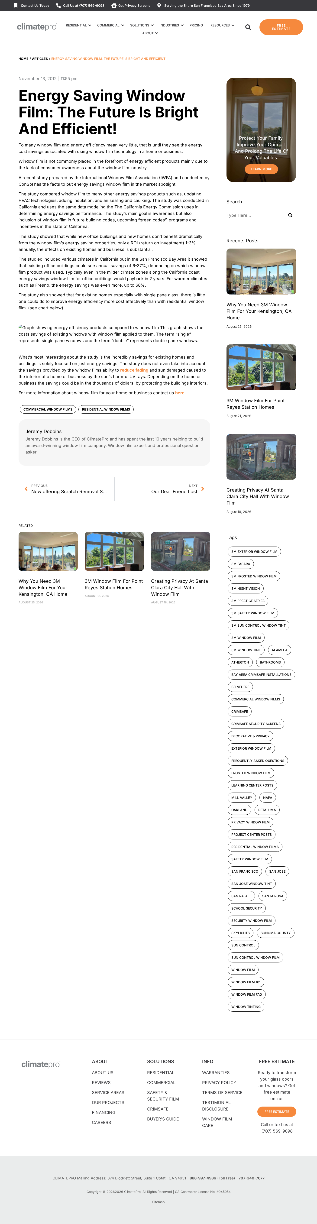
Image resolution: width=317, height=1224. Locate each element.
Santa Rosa (272, 896)
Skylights (240, 933)
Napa (267, 798)
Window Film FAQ (246, 994)
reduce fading (134, 370)
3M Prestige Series (248, 601)
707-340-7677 (252, 1178)
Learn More (261, 169)
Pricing (196, 25)
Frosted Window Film (251, 773)
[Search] (290, 215)
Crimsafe (239, 711)
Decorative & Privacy (250, 736)
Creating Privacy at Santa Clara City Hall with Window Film (179, 587)
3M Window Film (246, 638)
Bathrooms (270, 662)
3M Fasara (240, 564)
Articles (40, 59)
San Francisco (244, 871)
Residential (76, 25)
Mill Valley (241, 798)
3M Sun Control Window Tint (258, 625)
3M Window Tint (246, 650)
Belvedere (240, 687)
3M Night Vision (245, 588)
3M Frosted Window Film (254, 576)
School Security (246, 908)
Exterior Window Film (251, 748)
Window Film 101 (246, 982)
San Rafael (241, 896)
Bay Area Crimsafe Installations (261, 675)
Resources (220, 25)
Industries (169, 25)
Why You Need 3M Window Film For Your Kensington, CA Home (43, 587)
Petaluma (267, 810)
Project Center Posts (251, 834)
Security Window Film (251, 921)
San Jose (277, 871)
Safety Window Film (249, 859)
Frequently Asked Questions (257, 761)
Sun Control (243, 945)
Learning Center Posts (252, 785)
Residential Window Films (106, 409)
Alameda (280, 650)
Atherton (240, 662)
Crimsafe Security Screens (256, 724)
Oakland (239, 810)
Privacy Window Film (250, 822)
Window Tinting (246, 1007)
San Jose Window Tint (251, 884)
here (179, 392)
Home (24, 59)
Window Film (243, 970)
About (148, 33)
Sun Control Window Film (255, 957)
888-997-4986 (203, 1178)
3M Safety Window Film (252, 613)
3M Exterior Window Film (254, 552)
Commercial (108, 25)
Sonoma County (276, 933)
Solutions (139, 25)
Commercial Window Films (47, 409)
